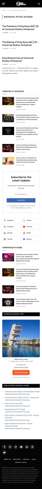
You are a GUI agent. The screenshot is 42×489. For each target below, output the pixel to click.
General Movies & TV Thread (15, 410)
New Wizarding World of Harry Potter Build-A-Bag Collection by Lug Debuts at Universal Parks (27, 117)
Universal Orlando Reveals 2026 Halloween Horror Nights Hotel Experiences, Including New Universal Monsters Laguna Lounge (27, 102)
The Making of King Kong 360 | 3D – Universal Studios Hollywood (20, 44)
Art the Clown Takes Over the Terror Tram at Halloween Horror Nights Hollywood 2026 (27, 301)
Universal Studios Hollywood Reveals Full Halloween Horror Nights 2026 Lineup (26, 147)
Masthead (17, 459)
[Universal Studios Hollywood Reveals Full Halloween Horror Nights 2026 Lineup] (8, 148)
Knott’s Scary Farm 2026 (14, 404)
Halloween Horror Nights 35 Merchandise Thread (22, 392)
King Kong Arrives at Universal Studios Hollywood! (18, 60)
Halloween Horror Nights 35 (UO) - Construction (22, 398)
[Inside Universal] (21, 4)
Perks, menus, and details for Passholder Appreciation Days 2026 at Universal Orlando (26, 160)
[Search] (39, 3)
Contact (26, 459)
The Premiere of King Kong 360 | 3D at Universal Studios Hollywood (20, 28)
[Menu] (3, 3)
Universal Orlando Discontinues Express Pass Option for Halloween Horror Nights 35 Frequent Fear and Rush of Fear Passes (27, 132)
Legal (34, 459)
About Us (7, 459)
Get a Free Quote (21, 372)
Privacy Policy (20, 208)
